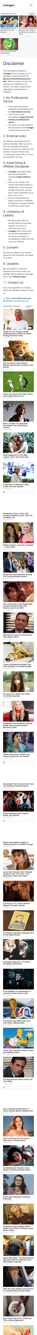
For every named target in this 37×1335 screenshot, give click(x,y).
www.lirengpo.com (21, 301)
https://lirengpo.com (20, 73)
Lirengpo (8, 5)
